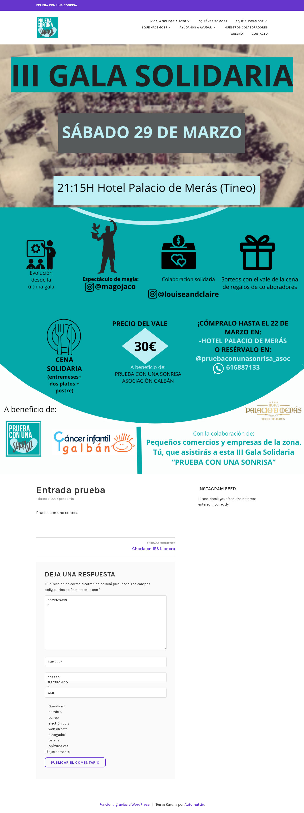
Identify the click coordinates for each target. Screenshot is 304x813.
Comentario (57, 602)
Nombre (55, 662)
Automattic (194, 804)
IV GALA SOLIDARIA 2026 (168, 21)
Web (50, 693)
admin (69, 499)
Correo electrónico (57, 682)
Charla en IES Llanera (153, 546)
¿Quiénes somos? (213, 21)
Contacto (260, 34)
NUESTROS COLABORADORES (246, 27)
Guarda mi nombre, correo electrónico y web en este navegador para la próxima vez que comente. (59, 729)
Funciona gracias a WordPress (124, 804)
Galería (237, 34)
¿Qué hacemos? (154, 27)
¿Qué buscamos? (249, 21)
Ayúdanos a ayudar (196, 27)
